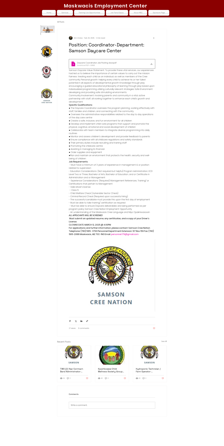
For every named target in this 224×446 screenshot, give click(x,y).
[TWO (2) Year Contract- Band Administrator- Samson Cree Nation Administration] (74, 355)
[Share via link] (87, 321)
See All (164, 341)
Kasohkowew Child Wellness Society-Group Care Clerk (110, 370)
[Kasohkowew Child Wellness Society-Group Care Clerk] (112, 355)
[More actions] (153, 38)
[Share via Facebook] (70, 321)
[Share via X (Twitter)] (76, 321)
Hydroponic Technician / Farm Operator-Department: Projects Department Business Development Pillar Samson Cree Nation (148, 370)
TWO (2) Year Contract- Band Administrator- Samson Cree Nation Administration (71, 370)
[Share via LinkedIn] (81, 321)
